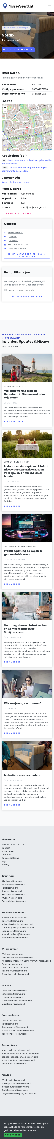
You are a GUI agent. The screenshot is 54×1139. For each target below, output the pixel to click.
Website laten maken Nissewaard (19, 1030)
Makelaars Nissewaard (13, 1004)
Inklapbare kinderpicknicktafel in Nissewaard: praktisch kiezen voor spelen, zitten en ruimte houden (26, 471)
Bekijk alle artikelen (10, 346)
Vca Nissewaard (10, 1023)
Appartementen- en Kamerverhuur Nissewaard (26, 960)
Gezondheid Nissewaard (14, 894)
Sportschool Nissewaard (14, 1033)
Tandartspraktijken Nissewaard (18, 927)
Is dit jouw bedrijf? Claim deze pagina (27, 255)
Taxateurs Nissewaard (13, 997)
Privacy (5, 864)
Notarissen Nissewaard (13, 993)
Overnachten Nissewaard (15, 967)
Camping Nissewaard (12, 964)
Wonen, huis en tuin (16, 462)
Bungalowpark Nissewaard (15, 974)
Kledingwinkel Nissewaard (15, 1027)
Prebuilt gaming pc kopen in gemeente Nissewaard (23, 552)
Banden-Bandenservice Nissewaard (20, 1056)
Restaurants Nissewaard (14, 917)
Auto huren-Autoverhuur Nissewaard (20, 1053)
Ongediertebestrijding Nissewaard (19, 1093)
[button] (27, 127)
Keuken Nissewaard (11, 1020)
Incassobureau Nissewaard (15, 1086)
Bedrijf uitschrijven (27, 296)
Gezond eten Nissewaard (14, 901)
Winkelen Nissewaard (12, 954)
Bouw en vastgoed (16, 386)
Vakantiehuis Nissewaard (14, 970)
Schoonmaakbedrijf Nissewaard (18, 1000)
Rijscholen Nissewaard (13, 881)
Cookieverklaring (10, 857)
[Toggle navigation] (49, 6)
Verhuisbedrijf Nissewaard (15, 937)
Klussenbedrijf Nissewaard (15, 990)
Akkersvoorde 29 (12, 40)
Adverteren (8, 851)
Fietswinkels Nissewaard (14, 884)
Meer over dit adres (17, 214)
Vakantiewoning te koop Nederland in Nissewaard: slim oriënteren (24, 394)
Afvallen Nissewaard (12, 897)
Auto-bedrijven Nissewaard (15, 1050)
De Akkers (13, 240)
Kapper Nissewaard (12, 891)
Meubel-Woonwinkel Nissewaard (18, 957)
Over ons (6, 854)
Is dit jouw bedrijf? (18, 50)
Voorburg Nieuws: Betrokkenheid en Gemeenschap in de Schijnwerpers (26, 629)
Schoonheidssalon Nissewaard (17, 924)
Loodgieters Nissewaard (14, 931)
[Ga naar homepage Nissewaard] (17, 6)
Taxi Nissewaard (10, 887)
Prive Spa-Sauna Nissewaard (16, 1083)
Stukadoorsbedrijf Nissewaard (17, 934)
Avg (4, 861)
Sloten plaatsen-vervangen (16, 28)
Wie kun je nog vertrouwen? (22, 703)
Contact (6, 847)
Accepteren (13, 1135)
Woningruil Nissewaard (13, 1080)
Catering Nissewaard (12, 920)
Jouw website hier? (17, 248)
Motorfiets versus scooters (22, 775)
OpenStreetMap (46, 149)
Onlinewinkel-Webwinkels (20, 546)
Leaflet (35, 149)
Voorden (13, 236)
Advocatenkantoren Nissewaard (18, 1060)
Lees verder (12, 421)
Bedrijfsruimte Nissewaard (15, 1090)
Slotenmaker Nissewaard (14, 1063)
